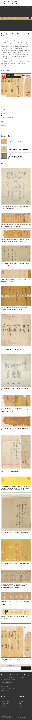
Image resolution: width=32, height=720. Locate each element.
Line (20, 703)
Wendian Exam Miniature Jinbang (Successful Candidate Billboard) (16, 157)
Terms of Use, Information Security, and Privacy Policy (13, 717)
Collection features (5, 703)
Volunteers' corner (5, 716)
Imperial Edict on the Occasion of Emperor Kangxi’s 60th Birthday (15, 264)
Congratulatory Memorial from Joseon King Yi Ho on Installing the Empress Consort (15, 280)
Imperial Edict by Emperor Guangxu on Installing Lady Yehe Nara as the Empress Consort (14, 308)
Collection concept (5, 705)
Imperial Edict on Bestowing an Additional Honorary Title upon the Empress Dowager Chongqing (15, 240)
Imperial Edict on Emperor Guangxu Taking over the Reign (15, 429)
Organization (4, 707)
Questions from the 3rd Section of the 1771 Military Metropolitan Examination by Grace (15, 389)
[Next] (30, 18)
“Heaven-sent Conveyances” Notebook (18, 149)
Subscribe (25, 668)
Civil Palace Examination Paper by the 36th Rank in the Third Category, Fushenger (15, 470)
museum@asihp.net (6, 682)
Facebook (21, 699)
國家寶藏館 (3, 125)
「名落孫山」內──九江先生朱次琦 (17, 142)
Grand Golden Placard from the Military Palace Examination (14, 617)
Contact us (3, 710)
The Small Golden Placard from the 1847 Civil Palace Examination (19, 99)
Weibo (20, 710)
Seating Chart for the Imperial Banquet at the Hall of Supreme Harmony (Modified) (15, 207)
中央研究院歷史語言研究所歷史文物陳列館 (9, 3)
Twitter (20, 705)
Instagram (21, 701)
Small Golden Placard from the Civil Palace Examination (12, 660)
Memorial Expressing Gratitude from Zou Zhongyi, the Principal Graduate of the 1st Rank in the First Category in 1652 (15, 603)
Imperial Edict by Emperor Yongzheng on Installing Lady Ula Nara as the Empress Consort (15, 564)
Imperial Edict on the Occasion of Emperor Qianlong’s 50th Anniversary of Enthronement (16, 225)
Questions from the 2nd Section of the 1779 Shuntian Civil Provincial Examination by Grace (15, 348)
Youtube (21, 707)
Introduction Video (5, 699)
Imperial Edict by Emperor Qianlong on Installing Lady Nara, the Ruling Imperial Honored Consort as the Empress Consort (15, 409)
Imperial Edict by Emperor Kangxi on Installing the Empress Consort (15, 533)
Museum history (5, 701)
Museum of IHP (4, 99)
